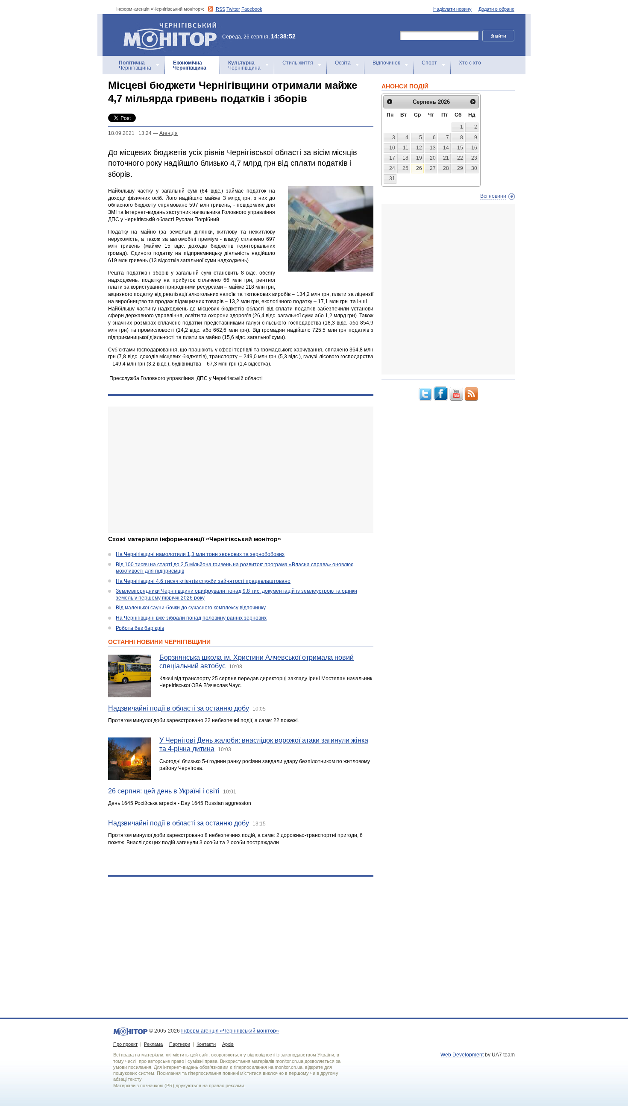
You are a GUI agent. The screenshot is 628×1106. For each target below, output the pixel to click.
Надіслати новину (452, 9)
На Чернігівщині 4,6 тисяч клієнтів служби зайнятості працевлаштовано (203, 581)
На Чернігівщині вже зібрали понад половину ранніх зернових (191, 618)
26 (419, 168)
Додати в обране (496, 9)
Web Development (462, 1055)
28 (446, 168)
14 (446, 148)
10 (392, 148)
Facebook (251, 9)
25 (405, 168)
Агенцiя (168, 133)
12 (419, 148)
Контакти (206, 1044)
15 (460, 148)
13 (433, 148)
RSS (220, 9)
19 (419, 158)
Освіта (343, 63)
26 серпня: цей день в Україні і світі (164, 791)
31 (392, 178)
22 (460, 158)
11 (405, 148)
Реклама (153, 1044)
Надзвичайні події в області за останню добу (178, 708)
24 (392, 168)
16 (474, 148)
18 (405, 158)
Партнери (179, 1044)
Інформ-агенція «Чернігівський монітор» (165, 25)
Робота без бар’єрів (140, 628)
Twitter (233, 9)
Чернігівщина (135, 65)
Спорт (429, 63)
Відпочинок (386, 63)
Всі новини (493, 196)
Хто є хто (470, 63)
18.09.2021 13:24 (130, 133)
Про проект (125, 1044)
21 (446, 158)
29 (460, 168)
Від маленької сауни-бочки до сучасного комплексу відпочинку (191, 608)
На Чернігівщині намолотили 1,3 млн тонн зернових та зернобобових (200, 554)
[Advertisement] (240, 470)
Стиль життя (297, 63)
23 (474, 158)
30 (474, 168)
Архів (228, 1044)
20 (433, 158)
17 (392, 158)
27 (433, 168)
